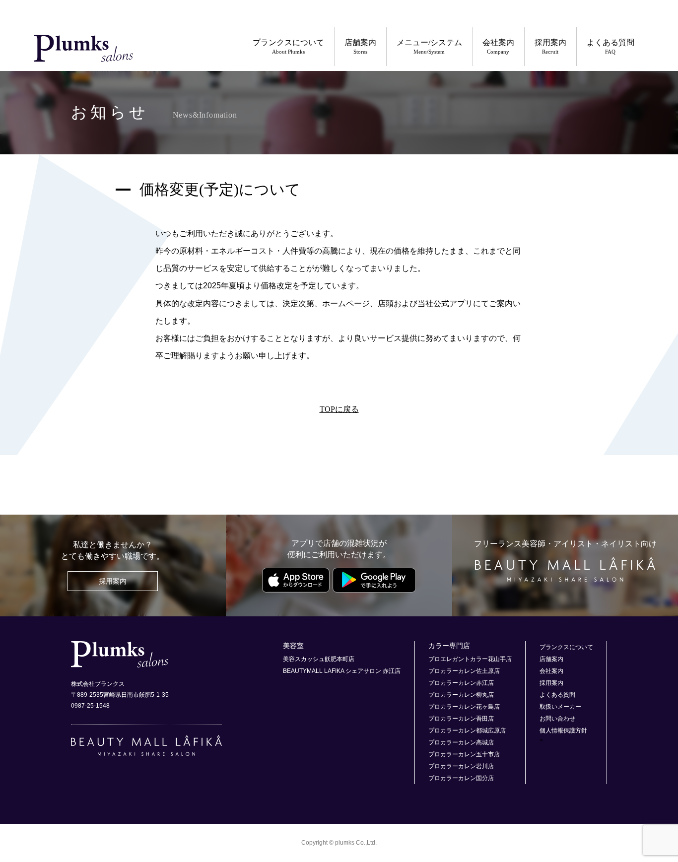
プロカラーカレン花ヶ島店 (464, 706)
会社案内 (498, 46)
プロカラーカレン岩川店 (461, 766)
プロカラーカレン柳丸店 (461, 694)
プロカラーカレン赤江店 (461, 682)
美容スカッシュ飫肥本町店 (318, 659)
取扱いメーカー (560, 706)
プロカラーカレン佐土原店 (464, 670)
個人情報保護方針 (563, 730)
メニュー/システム (429, 46)
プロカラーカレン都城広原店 (467, 730)
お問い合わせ (557, 718)
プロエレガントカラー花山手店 (470, 659)
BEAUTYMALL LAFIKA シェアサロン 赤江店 (342, 670)
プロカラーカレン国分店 (461, 778)
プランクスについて (288, 46)
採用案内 (550, 46)
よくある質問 (610, 46)
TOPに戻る (339, 409)
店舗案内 (360, 46)
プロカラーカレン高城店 (461, 742)
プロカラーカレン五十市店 (464, 754)
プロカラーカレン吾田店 (461, 718)
